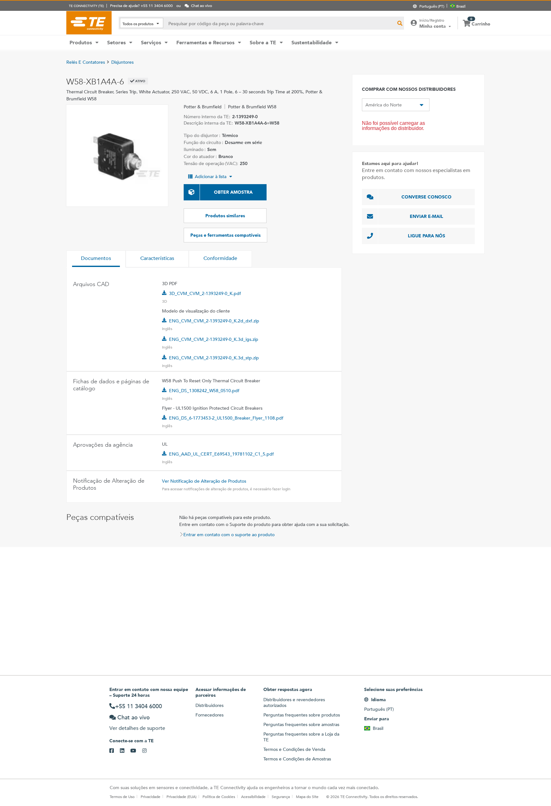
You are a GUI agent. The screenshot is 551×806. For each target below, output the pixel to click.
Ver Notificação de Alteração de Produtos (204, 481)
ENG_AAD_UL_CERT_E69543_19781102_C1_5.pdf (221, 454)
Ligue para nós (426, 236)
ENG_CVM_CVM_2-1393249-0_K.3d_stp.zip (214, 358)
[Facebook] (114, 751)
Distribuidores (209, 705)
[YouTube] (136, 751)
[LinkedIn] (125, 751)
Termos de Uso (122, 796)
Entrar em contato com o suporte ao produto (229, 534)
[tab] (96, 259)
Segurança (281, 796)
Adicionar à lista (211, 176)
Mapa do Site (307, 796)
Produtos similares (225, 216)
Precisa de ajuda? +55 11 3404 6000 (141, 5)
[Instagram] (147, 751)
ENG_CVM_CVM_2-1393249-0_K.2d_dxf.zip (214, 321)
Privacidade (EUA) (181, 796)
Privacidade (150, 796)
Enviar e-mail (426, 216)
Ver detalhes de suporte (137, 728)
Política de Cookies (218, 796)
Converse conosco (426, 197)
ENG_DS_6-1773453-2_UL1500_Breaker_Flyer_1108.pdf (226, 418)
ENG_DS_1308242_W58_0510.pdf (204, 390)
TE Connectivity (89, 22)
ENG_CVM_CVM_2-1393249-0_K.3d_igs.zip (213, 339)
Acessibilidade (253, 796)
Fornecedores (209, 715)
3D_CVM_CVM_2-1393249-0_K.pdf (205, 293)
